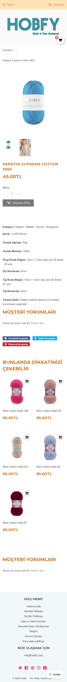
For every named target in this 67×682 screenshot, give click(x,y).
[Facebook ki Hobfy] (26, 668)
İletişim (33, 631)
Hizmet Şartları (33, 636)
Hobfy (24, 678)
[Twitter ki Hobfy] (20, 668)
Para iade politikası (33, 641)
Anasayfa (8, 50)
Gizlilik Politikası (33, 616)
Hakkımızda (34, 606)
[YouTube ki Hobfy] (45, 668)
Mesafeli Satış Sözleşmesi (33, 626)
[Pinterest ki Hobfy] (32, 668)
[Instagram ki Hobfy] (39, 668)
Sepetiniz (58, 4)
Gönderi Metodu (33, 611)
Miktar (6, 187)
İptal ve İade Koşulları (33, 621)
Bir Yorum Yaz (35, 323)
